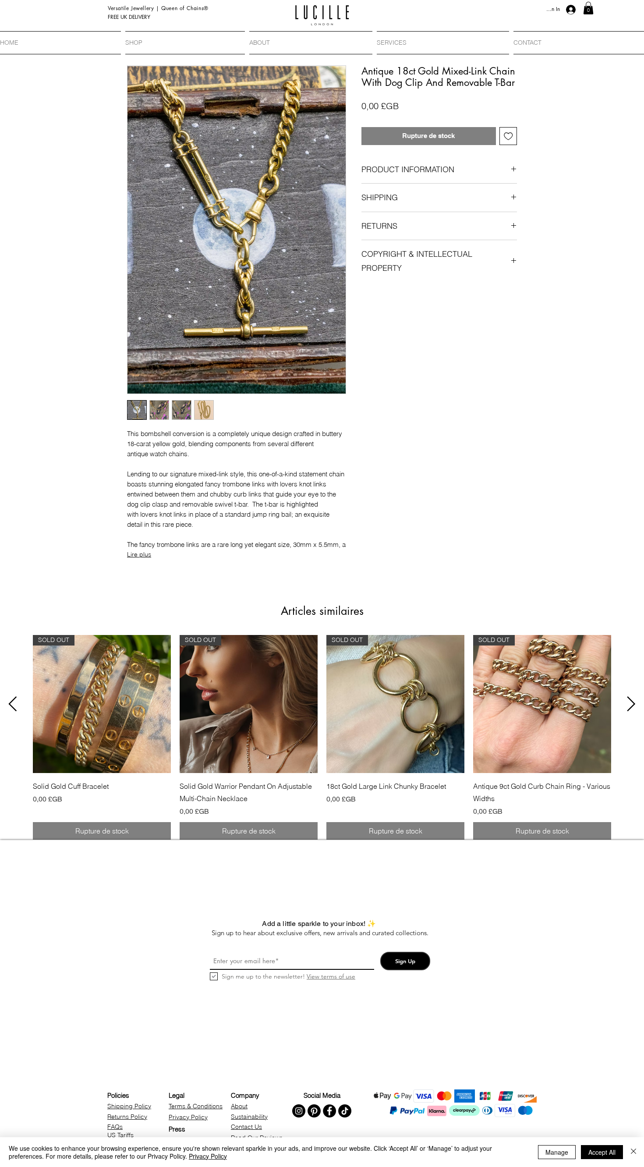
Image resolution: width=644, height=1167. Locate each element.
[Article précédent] (12, 704)
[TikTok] (344, 1110)
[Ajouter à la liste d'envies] (508, 136)
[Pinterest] (314, 1110)
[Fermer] (633, 1152)
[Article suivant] (631, 704)
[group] (322, 737)
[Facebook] (329, 1110)
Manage (556, 1152)
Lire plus (139, 554)
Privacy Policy (208, 1156)
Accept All (602, 1152)
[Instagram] (298, 1110)
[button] (588, 8)
